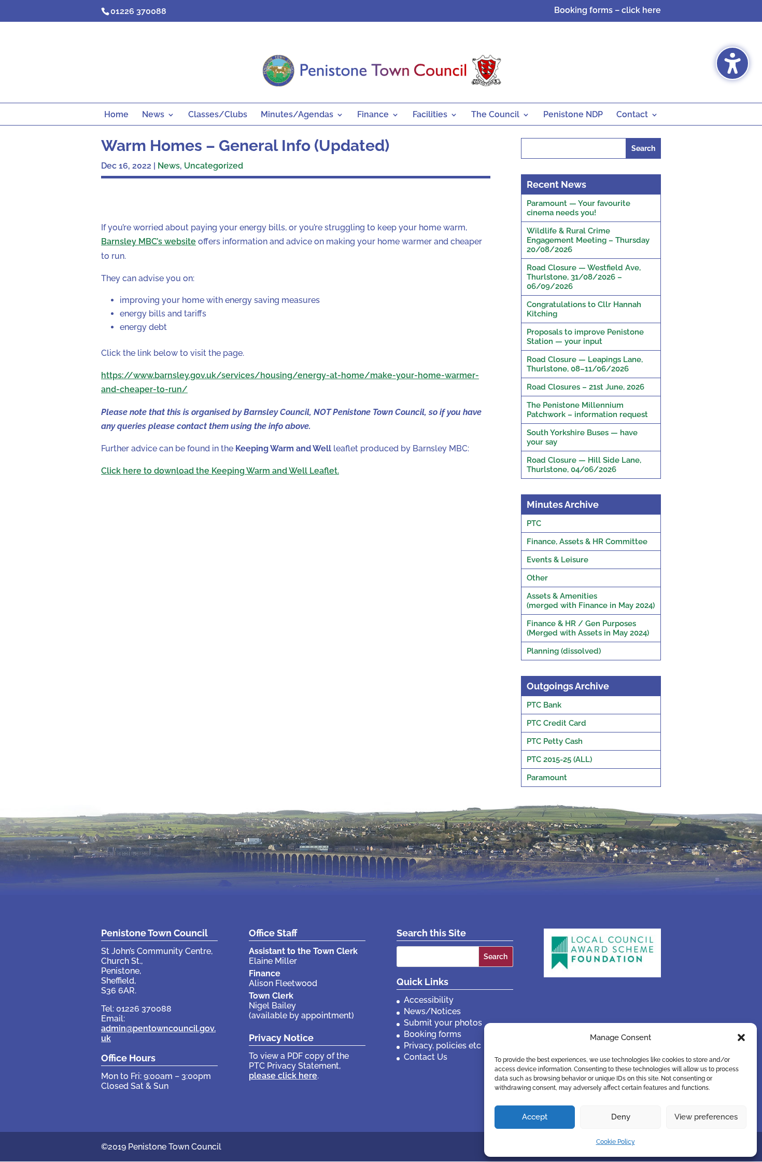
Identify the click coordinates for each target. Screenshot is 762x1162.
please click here (283, 1076)
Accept (534, 1117)
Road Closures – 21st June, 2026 (585, 387)
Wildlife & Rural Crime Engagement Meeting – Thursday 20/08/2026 (588, 240)
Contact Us (425, 1057)
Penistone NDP (573, 115)
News (153, 115)
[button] (741, 1037)
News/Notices (432, 1011)
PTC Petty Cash (555, 741)
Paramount (547, 777)
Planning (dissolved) (564, 651)
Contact (632, 115)
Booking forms (432, 1034)
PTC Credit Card (556, 723)
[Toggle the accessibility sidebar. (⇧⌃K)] (732, 63)
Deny (620, 1117)
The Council (495, 115)
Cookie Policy (615, 1141)
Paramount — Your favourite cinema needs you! (578, 208)
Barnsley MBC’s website (148, 241)
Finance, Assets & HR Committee (587, 541)
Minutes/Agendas (297, 115)
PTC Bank (544, 705)
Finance (373, 115)
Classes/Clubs (217, 115)
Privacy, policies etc (442, 1045)
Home (116, 115)
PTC (534, 523)
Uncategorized (213, 166)
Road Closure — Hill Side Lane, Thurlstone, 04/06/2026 (584, 464)
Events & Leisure (557, 559)
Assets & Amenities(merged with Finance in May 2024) (591, 600)
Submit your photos (443, 1023)
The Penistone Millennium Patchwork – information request (587, 409)
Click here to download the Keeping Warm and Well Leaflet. (220, 471)
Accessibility (429, 1000)
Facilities (430, 115)
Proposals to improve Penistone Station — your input (585, 336)
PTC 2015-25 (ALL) (559, 759)
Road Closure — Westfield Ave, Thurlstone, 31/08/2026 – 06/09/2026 (584, 277)
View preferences (706, 1117)
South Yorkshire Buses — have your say (582, 437)
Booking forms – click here (607, 10)
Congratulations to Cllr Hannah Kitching (584, 309)
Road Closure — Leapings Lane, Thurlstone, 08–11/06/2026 (585, 364)
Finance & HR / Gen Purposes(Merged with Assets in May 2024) (588, 628)
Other (537, 578)
